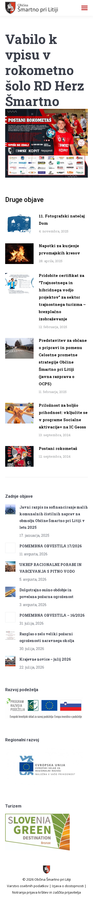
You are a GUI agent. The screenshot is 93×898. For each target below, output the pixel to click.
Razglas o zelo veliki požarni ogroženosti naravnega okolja (46, 637)
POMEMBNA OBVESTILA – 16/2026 (51, 615)
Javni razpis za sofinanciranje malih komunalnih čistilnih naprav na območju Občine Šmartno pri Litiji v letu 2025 (53, 517)
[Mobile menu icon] (84, 8)
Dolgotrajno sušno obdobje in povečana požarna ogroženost (46, 593)
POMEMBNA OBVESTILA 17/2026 (50, 546)
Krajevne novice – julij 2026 (45, 659)
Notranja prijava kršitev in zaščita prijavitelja (46, 892)
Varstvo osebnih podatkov (28, 886)
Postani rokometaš (58, 448)
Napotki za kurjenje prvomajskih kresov (59, 249)
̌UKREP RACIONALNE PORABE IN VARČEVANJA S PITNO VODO (50, 568)
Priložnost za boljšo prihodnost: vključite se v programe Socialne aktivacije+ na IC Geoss (63, 416)
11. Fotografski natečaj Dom (62, 219)
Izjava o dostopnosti (68, 886)
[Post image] (19, 224)
